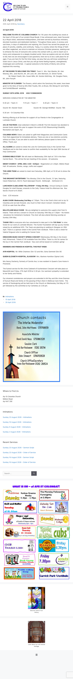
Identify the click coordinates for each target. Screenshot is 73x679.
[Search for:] (17, 473)
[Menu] (67, 7)
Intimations (9, 296)
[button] (36, 655)
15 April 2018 (10, 299)
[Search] (34, 473)
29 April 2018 (10, 302)
